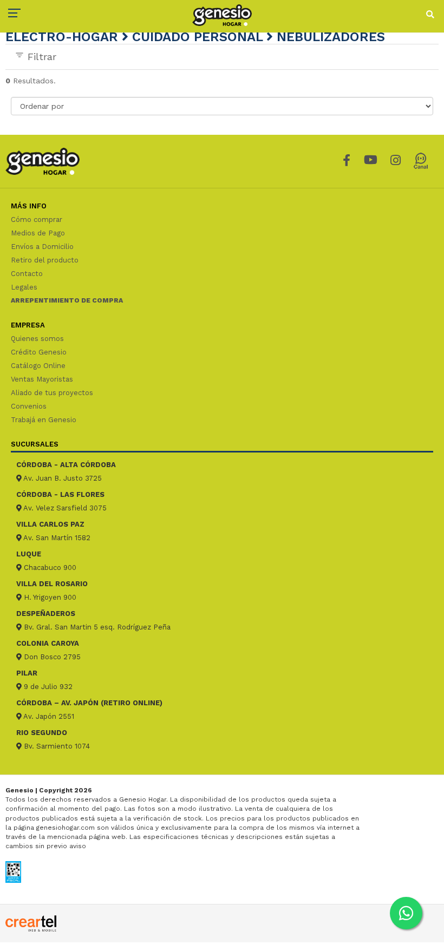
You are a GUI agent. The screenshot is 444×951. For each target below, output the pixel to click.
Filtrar (40, 56)
